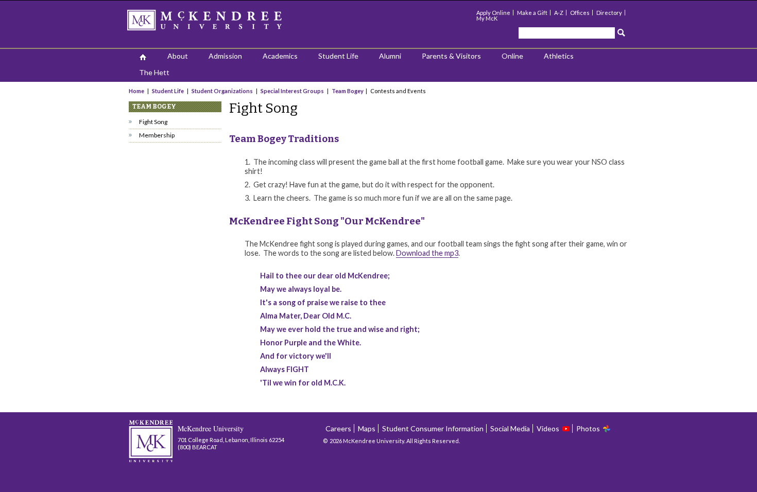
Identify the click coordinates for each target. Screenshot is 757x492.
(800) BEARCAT (197, 447)
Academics (280, 55)
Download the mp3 (427, 253)
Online (512, 55)
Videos (548, 428)
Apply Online (493, 12)
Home (137, 90)
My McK (486, 18)
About (177, 55)
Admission (225, 55)
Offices (580, 12)
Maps (366, 428)
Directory (609, 12)
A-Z (558, 12)
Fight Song (153, 121)
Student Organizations (222, 90)
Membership (157, 135)
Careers (338, 428)
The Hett (154, 72)
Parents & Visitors (451, 55)
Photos (588, 428)
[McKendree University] (217, 23)
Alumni (390, 55)
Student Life (338, 55)
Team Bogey (348, 90)
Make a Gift (532, 12)
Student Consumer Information (433, 428)
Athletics (559, 55)
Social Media (510, 428)
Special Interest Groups (292, 90)
